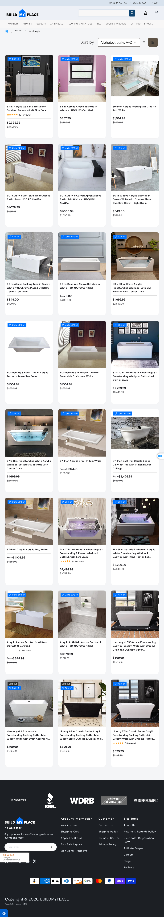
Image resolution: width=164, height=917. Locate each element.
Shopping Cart (70, 831)
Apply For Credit (71, 838)
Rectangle (34, 31)
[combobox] (106, 13)
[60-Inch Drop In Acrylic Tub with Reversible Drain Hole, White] (82, 344)
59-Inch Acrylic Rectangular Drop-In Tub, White (134, 108)
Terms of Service (109, 838)
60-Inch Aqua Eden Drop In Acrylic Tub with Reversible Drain (27, 374)
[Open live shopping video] (160, 456)
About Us (129, 825)
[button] (156, 12)
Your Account (69, 825)
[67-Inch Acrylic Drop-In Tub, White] (82, 433)
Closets (41, 24)
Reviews (129, 867)
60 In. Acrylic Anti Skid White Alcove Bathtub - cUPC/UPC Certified (28, 197)
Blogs (127, 861)
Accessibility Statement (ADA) (16, 904)
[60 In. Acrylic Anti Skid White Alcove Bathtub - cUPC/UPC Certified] (29, 167)
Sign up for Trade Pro (74, 850)
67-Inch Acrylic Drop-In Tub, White (80, 461)
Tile (99, 24)
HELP (155, 3)
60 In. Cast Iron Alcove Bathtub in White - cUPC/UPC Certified (80, 285)
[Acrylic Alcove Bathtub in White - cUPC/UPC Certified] (29, 614)
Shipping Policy (108, 831)
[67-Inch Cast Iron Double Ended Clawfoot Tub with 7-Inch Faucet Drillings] (135, 433)
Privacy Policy (107, 844)
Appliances (56, 24)
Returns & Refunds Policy (140, 831)
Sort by (87, 42)
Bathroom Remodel (142, 24)
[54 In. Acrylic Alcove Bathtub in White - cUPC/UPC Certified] (82, 78)
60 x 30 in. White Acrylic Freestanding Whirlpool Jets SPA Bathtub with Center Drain (132, 287)
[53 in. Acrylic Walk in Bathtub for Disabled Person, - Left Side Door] (29, 78)
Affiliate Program (134, 848)
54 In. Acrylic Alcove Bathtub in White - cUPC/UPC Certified (78, 108)
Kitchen (27, 24)
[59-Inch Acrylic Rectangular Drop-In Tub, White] (135, 78)
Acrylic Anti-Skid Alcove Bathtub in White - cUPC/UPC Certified (81, 644)
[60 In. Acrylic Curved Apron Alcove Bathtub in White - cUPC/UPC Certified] (82, 167)
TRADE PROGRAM (118, 3)
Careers (129, 854)
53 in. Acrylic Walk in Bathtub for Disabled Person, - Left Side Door (26, 108)
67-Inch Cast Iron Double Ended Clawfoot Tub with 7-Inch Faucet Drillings (132, 464)
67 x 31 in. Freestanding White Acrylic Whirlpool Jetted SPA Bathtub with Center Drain (29, 464)
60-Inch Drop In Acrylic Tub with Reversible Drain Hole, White (79, 374)
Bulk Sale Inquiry (71, 844)
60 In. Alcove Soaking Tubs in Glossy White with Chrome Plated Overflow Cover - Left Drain (28, 287)
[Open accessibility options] (4, 913)
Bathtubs (18, 31)
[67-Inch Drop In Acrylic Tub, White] (29, 521)
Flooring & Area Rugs (80, 24)
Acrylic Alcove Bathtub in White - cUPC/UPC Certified (27, 644)
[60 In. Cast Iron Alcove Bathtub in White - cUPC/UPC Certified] (82, 256)
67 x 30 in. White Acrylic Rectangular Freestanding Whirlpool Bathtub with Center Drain (134, 376)
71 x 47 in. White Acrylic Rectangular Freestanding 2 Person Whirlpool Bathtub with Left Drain (81, 553)
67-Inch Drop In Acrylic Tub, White (27, 549)
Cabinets (13, 24)
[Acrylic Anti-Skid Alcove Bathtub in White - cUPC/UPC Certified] (82, 614)
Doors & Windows (116, 24)
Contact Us (105, 825)
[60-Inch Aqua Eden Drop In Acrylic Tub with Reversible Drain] (29, 344)
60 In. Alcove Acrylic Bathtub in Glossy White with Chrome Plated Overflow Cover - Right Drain (132, 199)
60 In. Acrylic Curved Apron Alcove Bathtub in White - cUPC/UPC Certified (80, 199)
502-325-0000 (139, 3)
